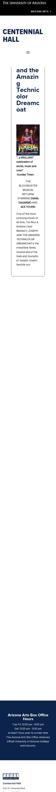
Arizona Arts (40, 11)
